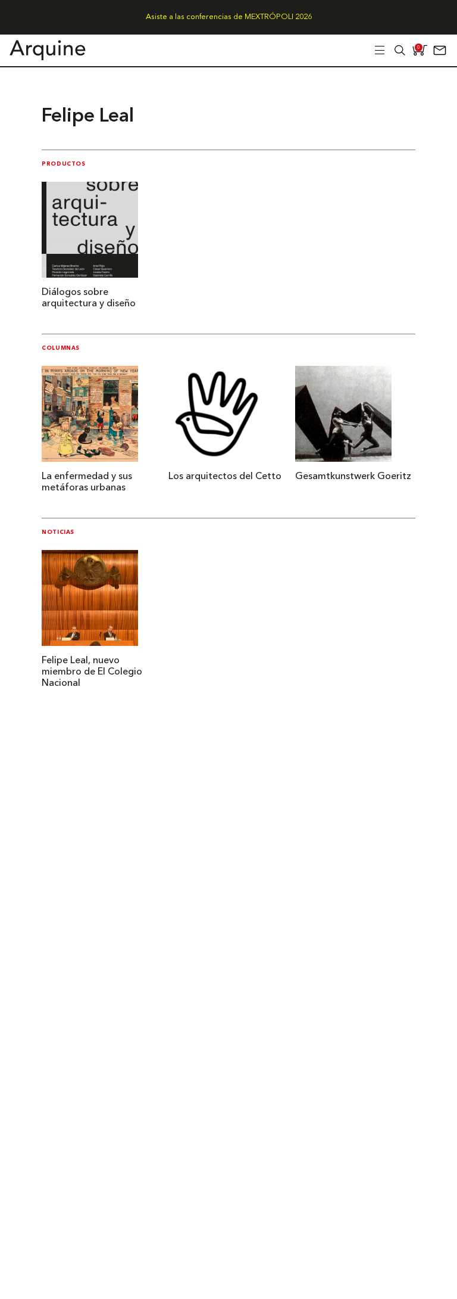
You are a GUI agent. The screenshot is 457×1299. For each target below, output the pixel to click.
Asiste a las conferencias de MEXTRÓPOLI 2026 (229, 17)
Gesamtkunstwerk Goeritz (353, 476)
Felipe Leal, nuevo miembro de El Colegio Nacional (92, 672)
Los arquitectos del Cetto (224, 476)
